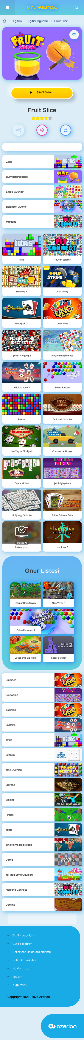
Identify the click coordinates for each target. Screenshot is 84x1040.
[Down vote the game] (42, 130)
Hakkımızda (21, 968)
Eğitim (17, 21)
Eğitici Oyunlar (38, 21)
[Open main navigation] (7, 7)
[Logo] (42, 7)
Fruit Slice (61, 21)
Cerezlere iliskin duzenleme (31, 952)
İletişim (17, 977)
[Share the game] (18, 130)
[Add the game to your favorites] (74, 34)
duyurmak (19, 985)
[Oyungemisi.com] (4, 21)
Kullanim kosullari (24, 960)
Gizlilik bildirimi (22, 944)
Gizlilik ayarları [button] (23, 935)
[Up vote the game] (66, 130)
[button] (76, 7)
